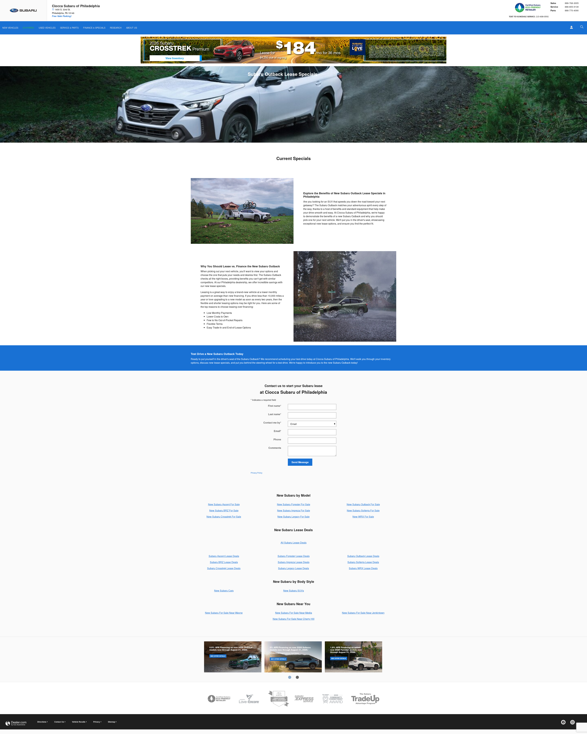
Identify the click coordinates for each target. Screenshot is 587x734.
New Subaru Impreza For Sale (293, 510)
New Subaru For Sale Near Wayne (224, 612)
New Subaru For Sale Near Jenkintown (363, 612)
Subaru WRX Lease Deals (363, 568)
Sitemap (111, 721)
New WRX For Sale (363, 516)
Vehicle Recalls (78, 721)
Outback (232, 657)
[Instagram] (573, 723)
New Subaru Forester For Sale (293, 504)
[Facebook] (564, 723)
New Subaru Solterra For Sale (363, 510)
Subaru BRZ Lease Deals (224, 562)
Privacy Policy (256, 472)
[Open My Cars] (570, 27)
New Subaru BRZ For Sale (223, 510)
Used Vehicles (47, 27)
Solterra (293, 657)
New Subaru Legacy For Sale (293, 516)
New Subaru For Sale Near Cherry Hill (293, 619)
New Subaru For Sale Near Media (293, 612)
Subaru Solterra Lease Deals (363, 562)
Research (116, 27)
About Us (131, 27)
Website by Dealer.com (16, 723)
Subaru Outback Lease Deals (363, 556)
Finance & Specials (94, 27)
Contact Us (59, 721)
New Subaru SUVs (293, 590)
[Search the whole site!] (582, 27)
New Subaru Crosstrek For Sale (224, 516)
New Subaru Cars (224, 590)
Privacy (96, 721)
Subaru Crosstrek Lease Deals (223, 568)
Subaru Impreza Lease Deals (293, 562)
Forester (353, 657)
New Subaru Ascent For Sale (224, 504)
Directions (41, 721)
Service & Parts (69, 27)
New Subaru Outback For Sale (363, 504)
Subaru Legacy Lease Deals (293, 568)
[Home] (23, 10)
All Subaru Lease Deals (293, 542)
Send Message (300, 462)
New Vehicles (10, 27)
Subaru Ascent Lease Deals (224, 556)
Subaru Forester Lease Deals (294, 556)
